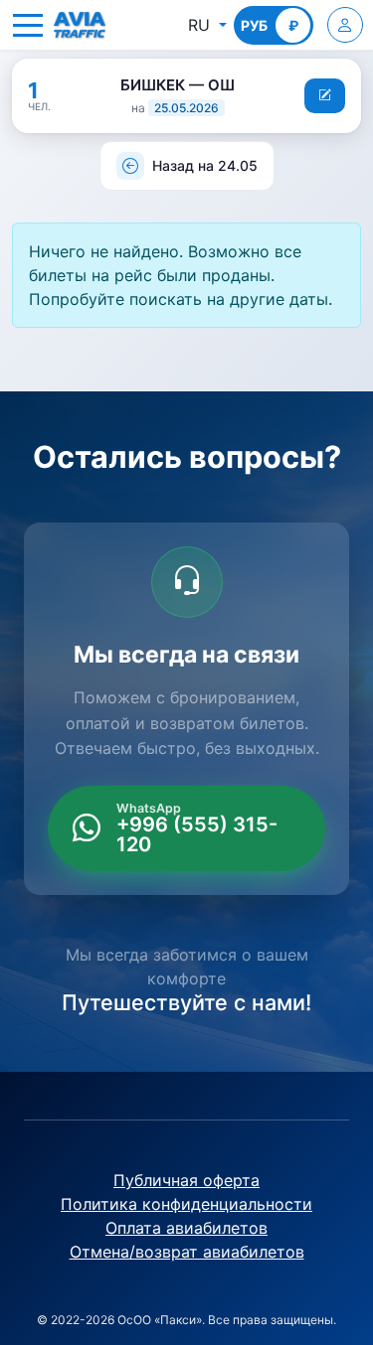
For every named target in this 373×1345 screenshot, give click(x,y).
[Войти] (345, 25)
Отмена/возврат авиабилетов (187, 1252)
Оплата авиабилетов (186, 1228)
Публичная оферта (186, 1180)
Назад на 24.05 (205, 165)
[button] (28, 25)
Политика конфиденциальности (186, 1204)
